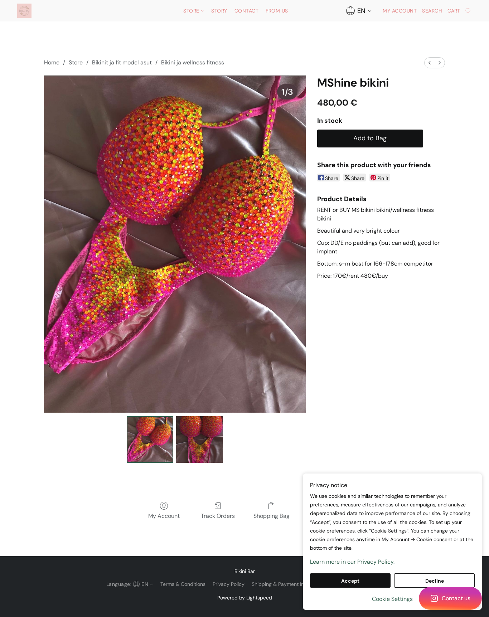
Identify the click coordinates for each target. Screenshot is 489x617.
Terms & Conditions (182, 584)
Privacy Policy (229, 584)
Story (219, 11)
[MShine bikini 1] (199, 439)
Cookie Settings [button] (392, 599)
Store (192, 11)
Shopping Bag (271, 516)
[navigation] (359, 10)
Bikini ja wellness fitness (192, 62)
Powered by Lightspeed (244, 597)
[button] (450, 598)
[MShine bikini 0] (150, 439)
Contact (246, 11)
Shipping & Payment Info (280, 584)
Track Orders (218, 516)
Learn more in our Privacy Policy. (352, 561)
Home (51, 62)
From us (277, 11)
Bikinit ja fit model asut (122, 62)
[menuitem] (430, 63)
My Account (164, 516)
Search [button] (432, 11)
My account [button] (400, 11)
